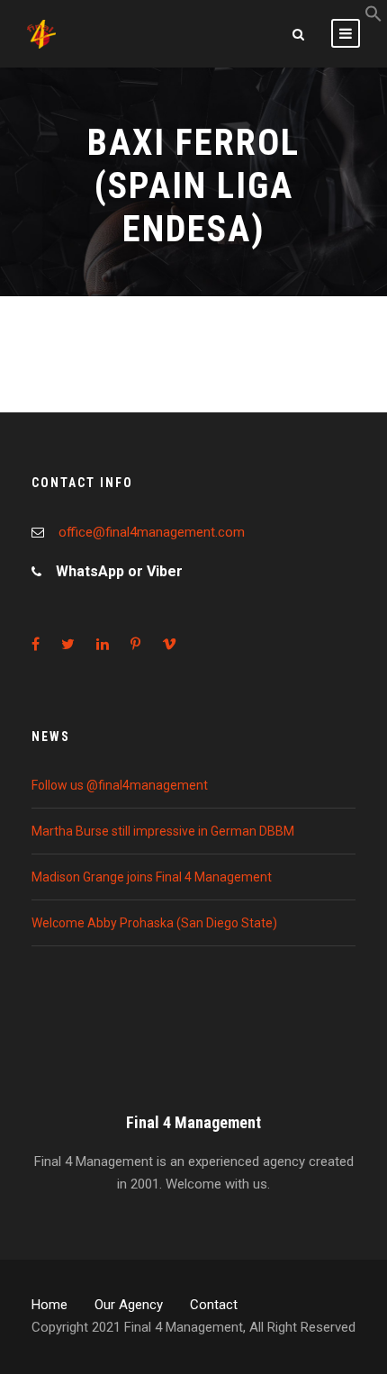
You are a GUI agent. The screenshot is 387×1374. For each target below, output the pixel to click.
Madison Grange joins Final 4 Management (152, 877)
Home (50, 1305)
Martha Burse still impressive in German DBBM (163, 831)
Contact (214, 1305)
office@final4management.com (151, 532)
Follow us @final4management (120, 785)
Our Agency (128, 1305)
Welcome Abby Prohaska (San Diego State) (154, 923)
